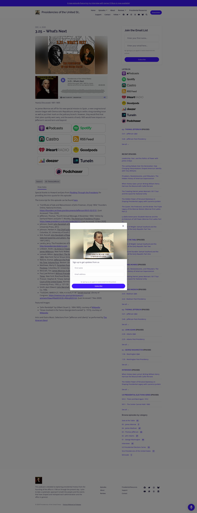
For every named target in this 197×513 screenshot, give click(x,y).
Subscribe (98, 286)
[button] (123, 226)
